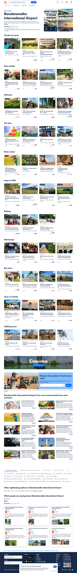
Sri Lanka (9, 550)
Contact (37, 556)
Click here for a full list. (37, 490)
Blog (57, 559)
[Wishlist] (58, 1)
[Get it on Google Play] (29, 557)
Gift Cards (58, 563)
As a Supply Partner (66, 556)
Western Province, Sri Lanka (18, 550)
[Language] (67, 1)
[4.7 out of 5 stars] (7, 26)
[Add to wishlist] (19, 39)
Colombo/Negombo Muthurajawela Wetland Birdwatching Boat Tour (14, 508)
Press (57, 561)
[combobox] (19, 2)
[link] (12, 50)
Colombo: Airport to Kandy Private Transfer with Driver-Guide (37, 508)
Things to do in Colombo (30, 550)
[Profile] (71, 1)
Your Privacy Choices (40, 561)
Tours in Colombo (40, 550)
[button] (12, 50)
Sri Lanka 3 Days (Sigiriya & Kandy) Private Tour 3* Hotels (38, 529)
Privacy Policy (38, 559)
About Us (57, 556)
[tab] (11, 470)
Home (5, 550)
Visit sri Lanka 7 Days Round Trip (58, 528)
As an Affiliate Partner (67, 559)
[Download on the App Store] (29, 561)
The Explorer (58, 565)
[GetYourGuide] (5, 2)
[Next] (72, 50)
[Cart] (62, 1)
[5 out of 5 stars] (15, 509)
